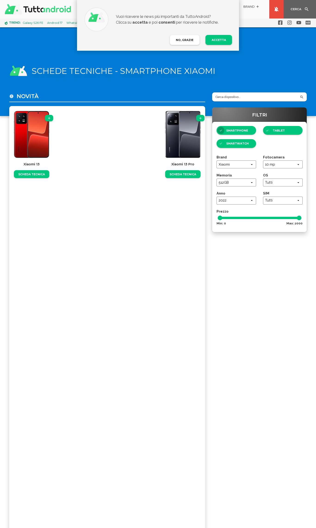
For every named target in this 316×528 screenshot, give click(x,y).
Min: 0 (221, 223)
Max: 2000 (294, 223)
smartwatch (237, 143)
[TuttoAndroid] (39, 9)
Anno (221, 193)
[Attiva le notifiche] (276, 9)
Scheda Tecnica (31, 174)
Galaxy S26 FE (33, 23)
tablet (279, 130)
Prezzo (223, 211)
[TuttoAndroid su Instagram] (288, 22)
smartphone (237, 130)
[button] (251, 7)
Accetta (219, 40)
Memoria (224, 175)
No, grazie (184, 40)
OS (265, 175)
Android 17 (54, 23)
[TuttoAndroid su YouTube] (298, 22)
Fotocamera (274, 157)
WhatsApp (74, 23)
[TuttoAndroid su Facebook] (279, 22)
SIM (266, 193)
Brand (222, 157)
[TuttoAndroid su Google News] (307, 22)
